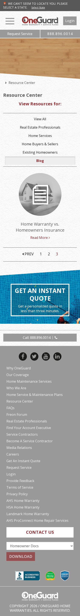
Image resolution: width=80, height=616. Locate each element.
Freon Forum (16, 414)
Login (69, 20)
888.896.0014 (60, 33)
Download (20, 556)
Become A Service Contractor (29, 441)
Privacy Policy (17, 494)
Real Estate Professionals (40, 127)
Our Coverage (17, 374)
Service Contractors (22, 434)
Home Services (40, 135)
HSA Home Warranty (22, 507)
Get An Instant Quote (23, 461)
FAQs (10, 408)
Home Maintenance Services (29, 381)
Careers (12, 454)
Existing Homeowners (40, 152)
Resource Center (19, 401)
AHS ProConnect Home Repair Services (37, 520)
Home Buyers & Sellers (40, 144)
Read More (39, 237)
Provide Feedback (20, 480)
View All (40, 119)
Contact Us (40, 532)
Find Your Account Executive (28, 427)
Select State (38, 7)
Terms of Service (19, 487)
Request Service (19, 33)
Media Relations (19, 447)
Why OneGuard (18, 368)
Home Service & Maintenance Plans (34, 394)
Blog (40, 160)
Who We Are (16, 388)
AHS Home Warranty (22, 500)
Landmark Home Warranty (27, 514)
